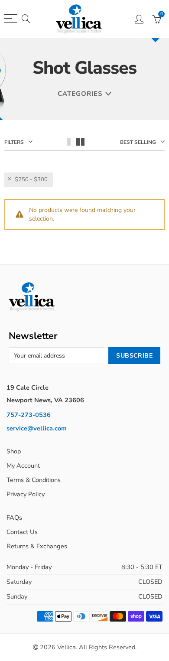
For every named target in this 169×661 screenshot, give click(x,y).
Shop (13, 451)
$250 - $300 (31, 179)
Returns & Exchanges (36, 546)
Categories (80, 93)
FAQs (14, 517)
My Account (23, 465)
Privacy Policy (25, 494)
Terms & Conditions (33, 479)
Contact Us (22, 531)
